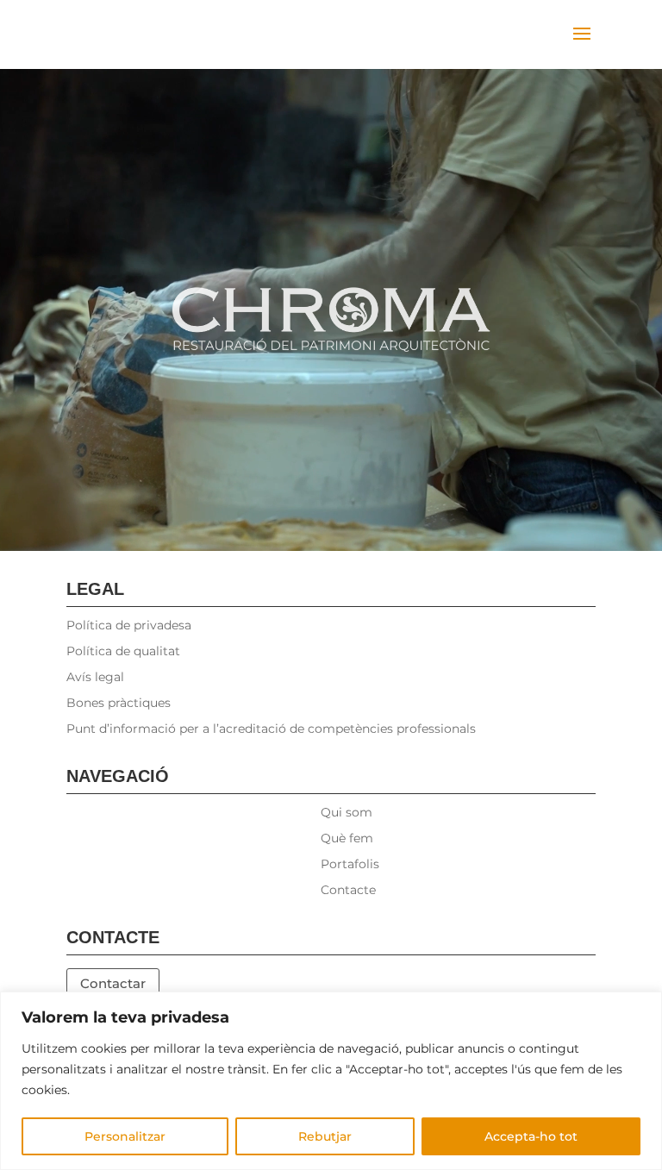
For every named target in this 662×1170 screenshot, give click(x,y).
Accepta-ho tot (531, 1136)
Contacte (348, 891)
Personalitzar (125, 1136)
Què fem (347, 839)
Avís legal (95, 678)
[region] (331, 1081)
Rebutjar (325, 1136)
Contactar (113, 983)
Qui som (346, 813)
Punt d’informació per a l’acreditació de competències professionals (271, 729)
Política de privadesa (128, 626)
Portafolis (350, 865)
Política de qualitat (123, 652)
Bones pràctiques (118, 703)
